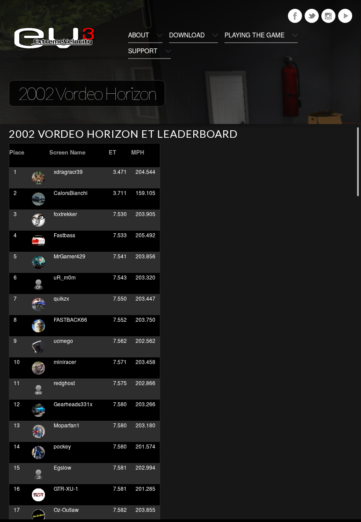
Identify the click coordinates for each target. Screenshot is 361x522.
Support (143, 50)
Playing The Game (254, 34)
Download (187, 34)
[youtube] (345, 16)
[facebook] (295, 16)
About (138, 34)
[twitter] (312, 16)
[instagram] (328, 16)
